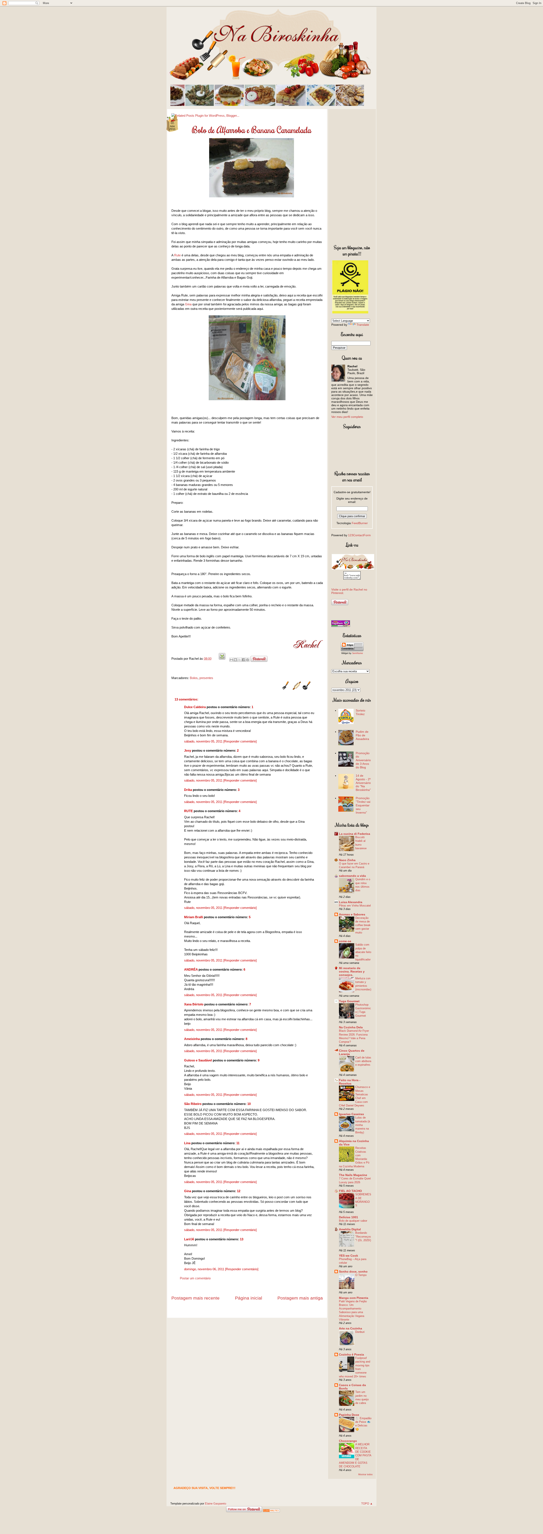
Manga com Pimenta (353, 1298)
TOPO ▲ (367, 1503)
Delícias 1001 (348, 1217)
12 (238, 1191)
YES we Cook (348, 1255)
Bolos (194, 678)
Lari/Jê (189, 1239)
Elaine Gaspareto (215, 1503)
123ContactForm (359, 535)
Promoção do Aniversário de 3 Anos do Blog (363, 760)
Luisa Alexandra (350, 902)
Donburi (360, 1331)
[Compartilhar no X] (239, 660)
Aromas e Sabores (352, 914)
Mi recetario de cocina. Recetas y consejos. (352, 971)
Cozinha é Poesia (351, 1354)
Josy (187, 750)
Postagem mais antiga (300, 1297)
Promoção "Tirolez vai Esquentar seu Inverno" (363, 805)
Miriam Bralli (193, 917)
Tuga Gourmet (349, 1001)
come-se (345, 941)
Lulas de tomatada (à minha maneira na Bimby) (362, 1125)
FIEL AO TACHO (350, 1191)
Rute (177, 255)
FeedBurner (360, 523)
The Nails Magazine (353, 1175)
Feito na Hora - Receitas (349, 1081)
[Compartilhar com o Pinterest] (247, 660)
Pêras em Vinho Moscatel (355, 905)
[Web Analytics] (271, 1511)
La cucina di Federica (354, 833)
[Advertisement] (352, 176)
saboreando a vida (352, 875)
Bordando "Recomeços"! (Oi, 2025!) (363, 1236)
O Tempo (361, 1275)
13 (241, 1239)
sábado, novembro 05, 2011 (203, 741)
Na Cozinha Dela (351, 1027)
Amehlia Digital (350, 1229)
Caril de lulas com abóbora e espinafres (363, 1061)
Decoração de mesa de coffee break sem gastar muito (363, 925)
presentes (206, 678)
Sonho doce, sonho (353, 1271)
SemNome (357, 653)
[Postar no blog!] (235, 660)
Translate (363, 324)
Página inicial (248, 1297)
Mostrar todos (365, 1474)
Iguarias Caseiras (351, 1114)
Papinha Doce (349, 1414)
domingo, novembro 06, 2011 (204, 1269)
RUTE (188, 811)
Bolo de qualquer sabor (353, 1220)
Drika (188, 790)
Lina (187, 1143)
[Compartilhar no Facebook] (243, 660)
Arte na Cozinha (350, 1328)
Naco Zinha (347, 860)
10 (249, 1104)
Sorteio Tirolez (360, 712)
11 (237, 1143)
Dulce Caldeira (195, 707)
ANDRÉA (191, 969)
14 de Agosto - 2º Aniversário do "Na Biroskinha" (363, 783)
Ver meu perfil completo (347, 416)
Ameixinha (192, 1039)
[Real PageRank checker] (340, 625)
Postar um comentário (195, 1278)
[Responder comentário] (240, 741)
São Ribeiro (193, 1104)
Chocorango (348, 1441)
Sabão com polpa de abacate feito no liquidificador (363, 952)
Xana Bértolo (193, 1004)
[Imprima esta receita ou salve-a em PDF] (222, 658)
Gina (188, 304)
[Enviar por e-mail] (231, 660)
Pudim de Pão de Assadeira (362, 735)
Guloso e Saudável (198, 1060)
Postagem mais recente (195, 1297)
